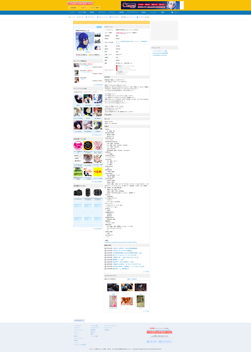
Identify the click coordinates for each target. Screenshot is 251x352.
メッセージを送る (143, 17)
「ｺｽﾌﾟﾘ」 (82, 79)
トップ (72, 12)
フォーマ (127, 294)
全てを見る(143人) (97, 135)
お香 (141, 294)
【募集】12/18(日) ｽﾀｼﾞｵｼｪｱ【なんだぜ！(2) (127, 264)
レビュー (76, 332)
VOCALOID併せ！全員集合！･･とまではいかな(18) (128, 266)
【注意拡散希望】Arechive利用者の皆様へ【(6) (127, 253)
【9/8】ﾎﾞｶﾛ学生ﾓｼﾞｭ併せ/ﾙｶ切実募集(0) (125, 248)
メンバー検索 (94, 336)
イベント (112, 12)
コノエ (127, 308)
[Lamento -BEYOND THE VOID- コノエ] (127, 305)
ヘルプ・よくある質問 (80, 344)
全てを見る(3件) (98, 84)
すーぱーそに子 (113, 308)
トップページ (77, 325)
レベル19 (99, 27)
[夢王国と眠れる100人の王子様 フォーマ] (127, 290)
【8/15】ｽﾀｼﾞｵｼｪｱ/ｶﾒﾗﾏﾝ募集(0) (122, 250)
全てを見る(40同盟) (97, 181)
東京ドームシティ (135, 41)
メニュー (176, 12)
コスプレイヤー (87, 92)
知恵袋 (143, 12)
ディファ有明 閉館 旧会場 (122, 41)
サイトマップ (107, 327)
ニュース (153, 12)
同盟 (162, 12)
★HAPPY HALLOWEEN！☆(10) (123, 262)
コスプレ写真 (82, 12)
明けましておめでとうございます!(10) (124, 255)
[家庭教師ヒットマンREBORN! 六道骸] (113, 291)
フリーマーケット (132, 12)
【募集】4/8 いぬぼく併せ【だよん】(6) (125, 257)
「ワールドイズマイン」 (86, 72)
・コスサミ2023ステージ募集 (159, 51)
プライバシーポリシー (110, 325)
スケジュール (103, 17)
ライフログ (114, 17)
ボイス (81, 17)
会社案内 (106, 330)
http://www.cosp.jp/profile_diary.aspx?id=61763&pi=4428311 (121, 242)
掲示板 (122, 12)
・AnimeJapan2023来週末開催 (159, 53)
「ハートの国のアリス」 (86, 65)
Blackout (88, 52)
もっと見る (146, 271)
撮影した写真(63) (132, 279)
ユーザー (95, 92)
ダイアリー (102, 12)
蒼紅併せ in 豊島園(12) (121, 268)
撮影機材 (93, 330)
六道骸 (113, 294)
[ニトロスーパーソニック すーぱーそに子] (113, 306)
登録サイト (94, 332)
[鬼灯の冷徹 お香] (140, 291)
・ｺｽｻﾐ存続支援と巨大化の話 (159, 55)
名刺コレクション (128, 17)
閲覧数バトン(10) (118, 259)
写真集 (92, 12)
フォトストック (78, 330)
